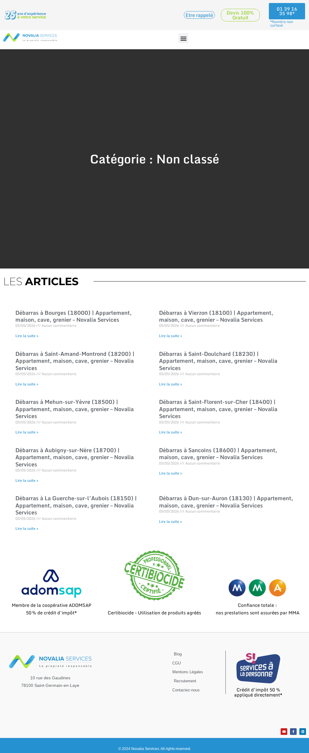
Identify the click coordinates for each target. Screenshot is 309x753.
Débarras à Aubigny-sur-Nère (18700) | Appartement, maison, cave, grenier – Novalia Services (74, 457)
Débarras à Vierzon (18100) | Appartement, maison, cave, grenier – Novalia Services (216, 316)
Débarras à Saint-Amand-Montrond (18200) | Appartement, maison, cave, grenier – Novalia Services (74, 360)
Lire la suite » (26, 336)
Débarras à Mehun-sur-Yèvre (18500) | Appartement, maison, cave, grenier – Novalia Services (74, 408)
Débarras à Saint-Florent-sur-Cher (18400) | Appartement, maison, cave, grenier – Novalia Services (218, 408)
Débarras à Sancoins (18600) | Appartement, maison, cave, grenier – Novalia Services (218, 454)
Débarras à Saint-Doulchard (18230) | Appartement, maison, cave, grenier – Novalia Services (218, 360)
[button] (183, 38)
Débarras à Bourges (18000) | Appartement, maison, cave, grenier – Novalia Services (73, 316)
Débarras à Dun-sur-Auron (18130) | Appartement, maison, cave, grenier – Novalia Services (226, 502)
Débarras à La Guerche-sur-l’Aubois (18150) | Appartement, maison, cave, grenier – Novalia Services (76, 505)
